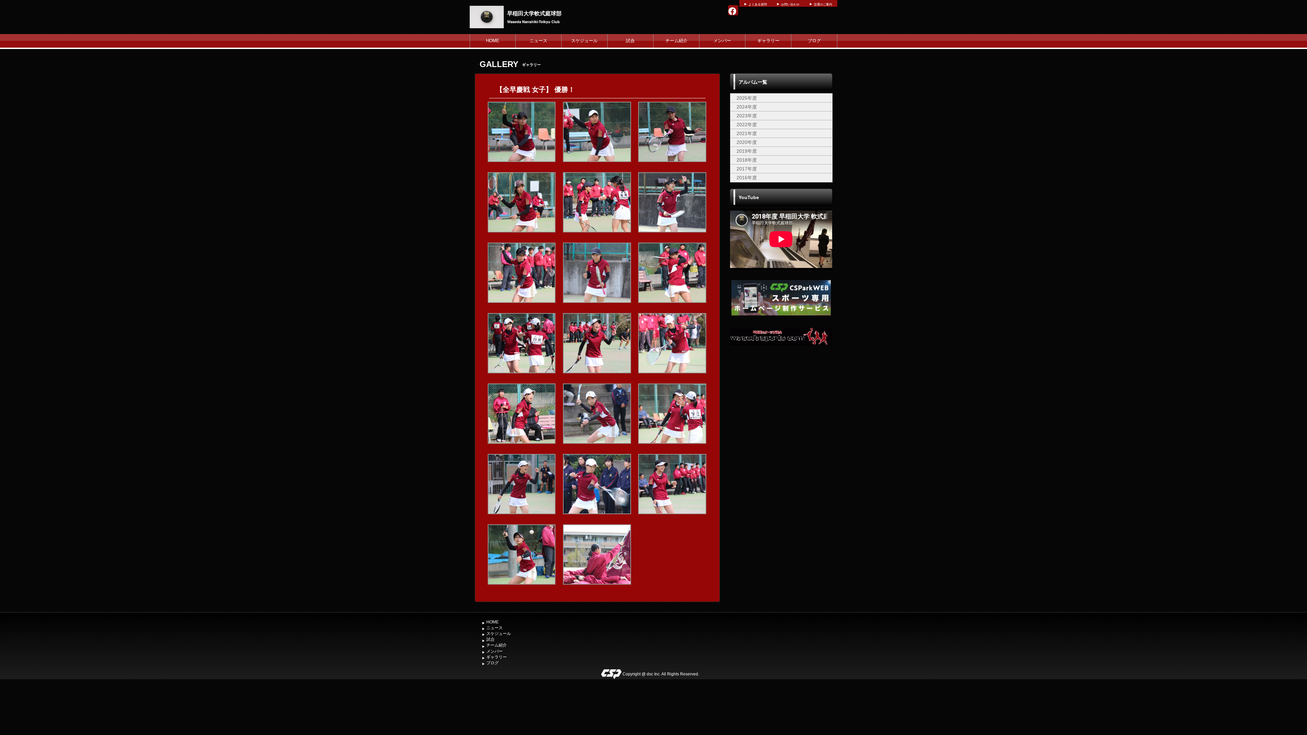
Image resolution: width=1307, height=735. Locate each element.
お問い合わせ (790, 4)
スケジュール (584, 40)
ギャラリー (768, 40)
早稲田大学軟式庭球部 (534, 13)
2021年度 (747, 133)
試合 (630, 40)
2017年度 (747, 169)
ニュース (538, 40)
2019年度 (747, 151)
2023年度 (747, 115)
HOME (492, 40)
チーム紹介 (676, 40)
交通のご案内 (823, 4)
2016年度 (747, 177)
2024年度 (747, 107)
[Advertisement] (781, 407)
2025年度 (747, 98)
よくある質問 (757, 4)
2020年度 (747, 142)
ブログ (814, 40)
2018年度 (747, 160)
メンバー (722, 40)
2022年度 (747, 124)
